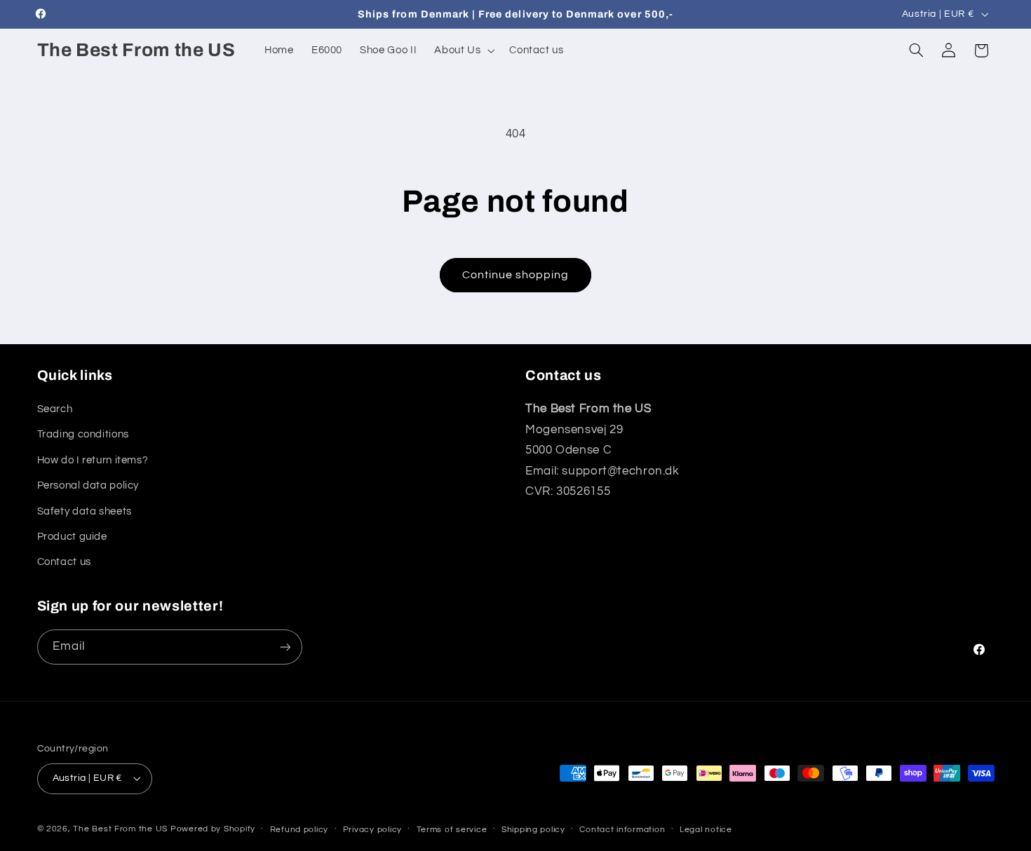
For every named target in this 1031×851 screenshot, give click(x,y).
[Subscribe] (285, 646)
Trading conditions (83, 434)
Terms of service (452, 829)
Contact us (64, 562)
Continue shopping (516, 274)
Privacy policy (372, 829)
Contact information (622, 829)
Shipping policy (533, 829)
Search (55, 409)
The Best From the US (120, 829)
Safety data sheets (84, 511)
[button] (463, 50)
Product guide (72, 536)
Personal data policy (88, 485)
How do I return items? (93, 460)
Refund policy (299, 829)
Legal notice (706, 829)
